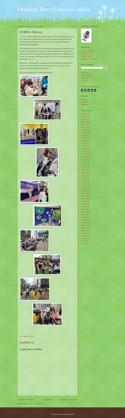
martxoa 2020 (84, 196)
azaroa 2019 (84, 201)
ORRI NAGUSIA (86, 75)
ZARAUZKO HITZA (86, 56)
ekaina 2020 (84, 188)
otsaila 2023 (84, 151)
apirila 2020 (84, 193)
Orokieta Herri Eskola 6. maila (54, 9)
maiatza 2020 (84, 191)
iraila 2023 (84, 138)
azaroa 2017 (84, 238)
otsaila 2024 (84, 124)
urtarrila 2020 (85, 199)
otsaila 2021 (84, 185)
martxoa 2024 (84, 122)
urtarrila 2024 (85, 127)
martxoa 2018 (84, 228)
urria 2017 (84, 241)
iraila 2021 (84, 183)
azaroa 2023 (84, 132)
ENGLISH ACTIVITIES (87, 51)
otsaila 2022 (84, 177)
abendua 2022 (85, 156)
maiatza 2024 (84, 116)
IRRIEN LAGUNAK (86, 53)
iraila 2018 (84, 220)
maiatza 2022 (84, 169)
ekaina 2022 (84, 167)
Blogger (61, 414)
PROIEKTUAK (85, 73)
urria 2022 (84, 161)
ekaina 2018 (84, 222)
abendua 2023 (85, 130)
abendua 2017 (85, 236)
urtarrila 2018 (85, 233)
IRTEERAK (84, 78)
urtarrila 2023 (85, 153)
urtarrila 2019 (85, 209)
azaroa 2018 (84, 214)
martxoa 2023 (84, 148)
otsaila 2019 (84, 206)
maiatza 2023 (84, 143)
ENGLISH (84, 99)
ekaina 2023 (84, 140)
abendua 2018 (85, 212)
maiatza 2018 (84, 225)
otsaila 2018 (84, 230)
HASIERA (84, 81)
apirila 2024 (84, 119)
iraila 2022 (84, 164)
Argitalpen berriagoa (25, 399)
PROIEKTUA (84, 105)
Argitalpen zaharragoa (68, 399)
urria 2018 (84, 217)
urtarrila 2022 (85, 180)
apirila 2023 (84, 146)
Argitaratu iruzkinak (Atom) (36, 403)
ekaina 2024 (84, 114)
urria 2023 (84, 135)
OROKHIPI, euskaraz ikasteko (89, 59)
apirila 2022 (84, 172)
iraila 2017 (84, 244)
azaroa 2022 (84, 159)
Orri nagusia (46, 399)
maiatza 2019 (84, 204)
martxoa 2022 (84, 175)
